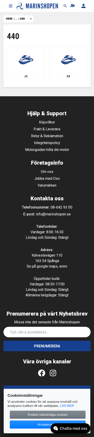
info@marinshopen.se (53, 214)
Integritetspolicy (47, 143)
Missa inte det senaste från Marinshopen (47, 322)
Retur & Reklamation (47, 136)
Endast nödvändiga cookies (48, 414)
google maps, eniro (52, 266)
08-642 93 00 (61, 207)
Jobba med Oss (47, 178)
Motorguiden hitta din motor (47, 149)
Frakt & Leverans (47, 129)
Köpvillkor (47, 122)
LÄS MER (67, 406)
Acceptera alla (47, 424)
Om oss (47, 171)
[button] (10, 6)
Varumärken (47, 185)
